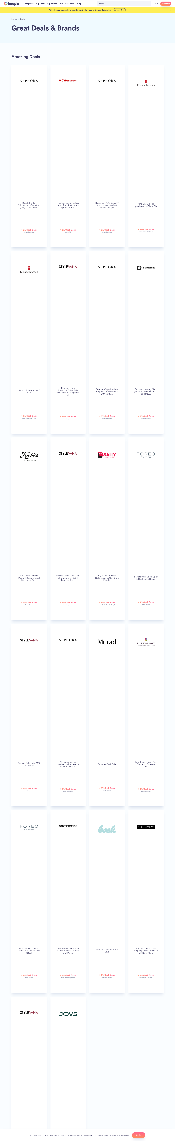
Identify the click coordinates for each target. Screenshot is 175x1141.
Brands (14, 19)
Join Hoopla (166, 4)
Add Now (120, 10)
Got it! (138, 1135)
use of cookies (123, 1135)
